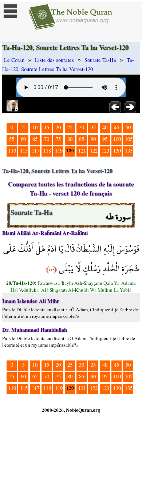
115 (24, 150)
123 (105, 150)
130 (117, 150)
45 (116, 127)
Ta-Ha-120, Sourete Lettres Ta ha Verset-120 (68, 64)
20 (58, 127)
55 (11, 138)
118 (47, 150)
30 (81, 127)
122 (94, 150)
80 (69, 138)
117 (35, 150)
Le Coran (14, 59)
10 (35, 127)
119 (59, 150)
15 (46, 127)
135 (129, 150)
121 (82, 150)
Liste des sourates (54, 59)
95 (104, 138)
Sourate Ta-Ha (100, 59)
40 (104, 127)
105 (129, 138)
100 (117, 138)
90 (93, 138)
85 (81, 138)
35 (93, 127)
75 (58, 138)
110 (12, 150)
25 (69, 127)
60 (23, 138)
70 (46, 138)
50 (128, 127)
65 (35, 138)
